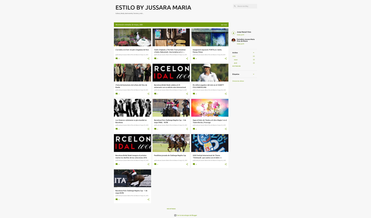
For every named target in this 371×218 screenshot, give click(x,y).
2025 (234, 56)
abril (235, 63)
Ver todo (224, 24)
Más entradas (171, 208)
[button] (148, 58)
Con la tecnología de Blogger (186, 215)
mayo (236, 60)
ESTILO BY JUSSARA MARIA (153, 7)
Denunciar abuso (238, 81)
